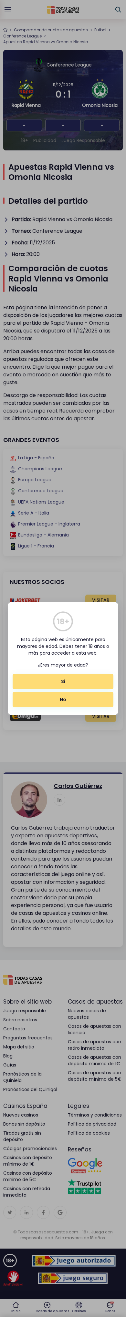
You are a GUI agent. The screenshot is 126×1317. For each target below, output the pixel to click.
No (63, 699)
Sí (63, 681)
